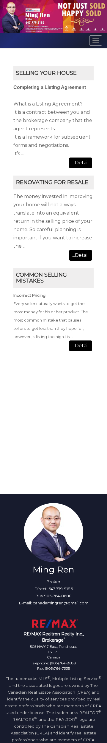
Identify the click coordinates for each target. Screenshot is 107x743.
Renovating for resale (52, 182)
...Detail (80, 163)
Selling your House (46, 73)
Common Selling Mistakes (41, 278)
